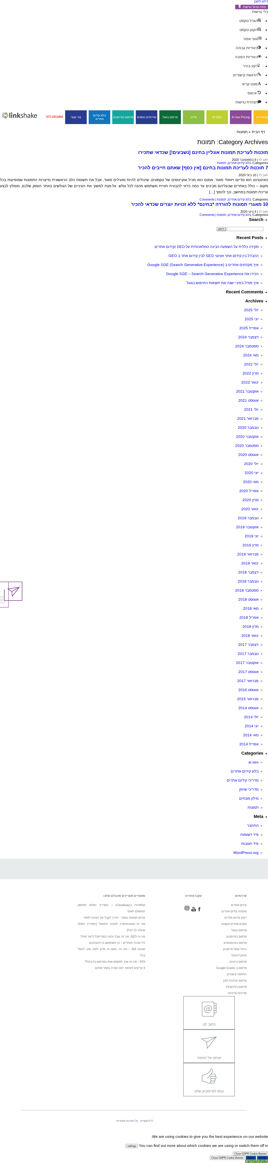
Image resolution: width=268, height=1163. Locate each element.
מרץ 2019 (250, 545)
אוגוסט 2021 (248, 400)
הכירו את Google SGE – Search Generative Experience (212, 274)
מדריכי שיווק (249, 789)
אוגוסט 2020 (248, 455)
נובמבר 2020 (248, 427)
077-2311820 (54, 116)
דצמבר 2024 (248, 337)
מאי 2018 (251, 608)
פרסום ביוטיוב (238, 961)
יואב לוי (263, 159)
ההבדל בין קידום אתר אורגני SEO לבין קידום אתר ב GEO (214, 256)
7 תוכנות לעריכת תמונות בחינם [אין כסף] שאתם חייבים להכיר (203, 167)
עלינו (194, 117)
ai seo (253, 762)
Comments (207, 199)
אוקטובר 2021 (247, 391)
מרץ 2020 (250, 500)
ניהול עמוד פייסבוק (235, 949)
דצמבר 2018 (248, 572)
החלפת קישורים (237, 974)
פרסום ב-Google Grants (231, 968)
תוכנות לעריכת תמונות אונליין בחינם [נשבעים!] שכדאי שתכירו (203, 152)
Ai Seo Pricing (241, 117)
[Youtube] (193, 910)
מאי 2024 (251, 355)
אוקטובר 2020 (247, 437)
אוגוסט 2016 (248, 690)
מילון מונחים (249, 798)
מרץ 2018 (250, 626)
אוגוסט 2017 (248, 672)
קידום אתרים (239, 905)
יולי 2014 (251, 717)
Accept (262, 1157)
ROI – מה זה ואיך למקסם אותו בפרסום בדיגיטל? (115, 961)
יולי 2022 (251, 364)
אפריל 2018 (249, 617)
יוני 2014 (252, 726)
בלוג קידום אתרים (99, 117)
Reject (250, 1157)
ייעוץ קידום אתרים (235, 917)
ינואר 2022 (250, 382)
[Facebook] (199, 910)
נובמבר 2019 (248, 518)
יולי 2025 (251, 310)
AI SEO (217, 117)
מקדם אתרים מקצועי (234, 923)
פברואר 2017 (248, 681)
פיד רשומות (249, 834)
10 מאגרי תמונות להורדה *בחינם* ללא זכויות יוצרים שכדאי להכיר (199, 204)
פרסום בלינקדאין (236, 986)
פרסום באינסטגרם (235, 942)
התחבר (253, 825)
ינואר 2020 (250, 509)
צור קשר (76, 117)
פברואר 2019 (248, 554)
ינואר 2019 (250, 563)
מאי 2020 (251, 482)
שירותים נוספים (146, 117)
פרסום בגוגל (170, 117)
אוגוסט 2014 (248, 708)
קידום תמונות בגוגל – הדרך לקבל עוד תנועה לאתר (114, 917)
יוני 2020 (252, 473)
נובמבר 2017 (248, 654)
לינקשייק (145, 1120)
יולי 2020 (251, 464)
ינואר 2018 (250, 636)
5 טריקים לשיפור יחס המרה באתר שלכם (120, 968)
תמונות (221, 163)
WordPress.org (246, 853)
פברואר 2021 (248, 418)
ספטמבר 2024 (247, 346)
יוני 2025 (252, 319)
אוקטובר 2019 (247, 527)
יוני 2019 (252, 536)
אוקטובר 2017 (247, 663)
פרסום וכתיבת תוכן (235, 980)
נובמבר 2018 (248, 581)
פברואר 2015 (248, 699)
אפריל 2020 (249, 491)
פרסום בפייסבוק (123, 117)
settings (131, 1146)
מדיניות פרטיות (237, 993)
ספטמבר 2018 (247, 590)
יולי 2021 (251, 409)
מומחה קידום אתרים (234, 911)
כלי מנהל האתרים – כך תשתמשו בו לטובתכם (117, 942)
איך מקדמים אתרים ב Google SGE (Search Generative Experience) (203, 265)
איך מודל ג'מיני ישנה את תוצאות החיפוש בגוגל (223, 283)
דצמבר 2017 (248, 645)
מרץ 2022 (250, 373)
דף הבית (258, 132)
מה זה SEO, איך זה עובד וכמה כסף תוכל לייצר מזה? (112, 936)
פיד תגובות (250, 844)
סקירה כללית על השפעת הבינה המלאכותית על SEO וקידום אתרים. (206, 247)
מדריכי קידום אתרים (243, 780)
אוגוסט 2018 (248, 599)
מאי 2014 (251, 735)
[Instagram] (187, 910)
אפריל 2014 (249, 744)
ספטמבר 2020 (247, 446)
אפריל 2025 (249, 328)
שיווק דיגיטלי (239, 955)
